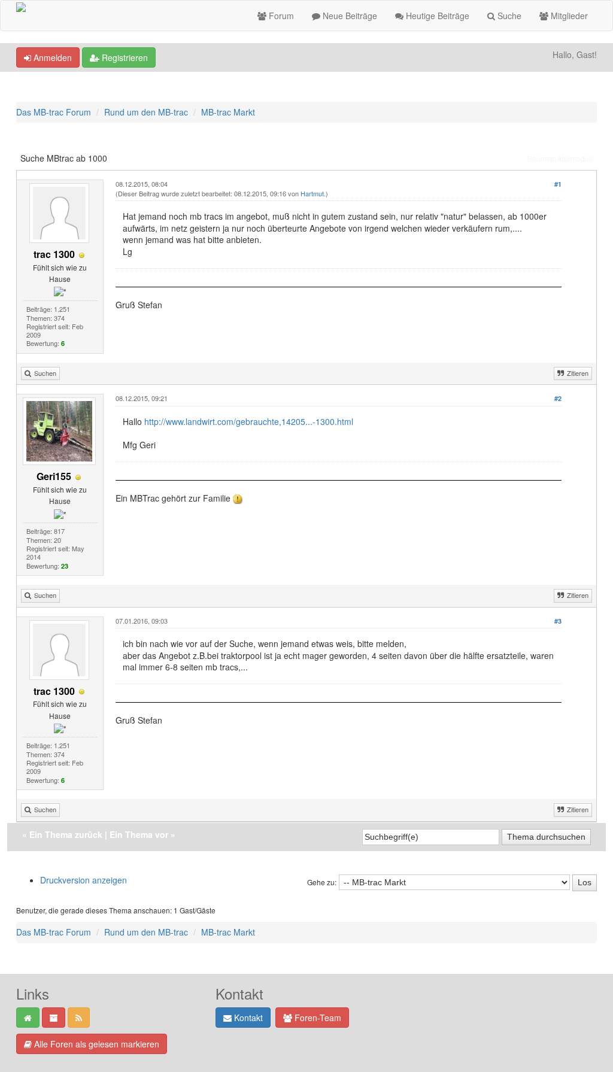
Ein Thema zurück (65, 834)
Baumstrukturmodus (560, 158)
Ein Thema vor (139, 834)
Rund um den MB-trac (146, 112)
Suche (508, 16)
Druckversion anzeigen (83, 880)
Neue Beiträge (348, 16)
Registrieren (123, 57)
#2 (558, 398)
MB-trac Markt (228, 112)
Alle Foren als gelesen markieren (95, 1044)
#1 (558, 184)
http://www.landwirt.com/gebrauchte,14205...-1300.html (248, 421)
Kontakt (247, 1018)
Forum (280, 16)
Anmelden (51, 57)
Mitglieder (568, 16)
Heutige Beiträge (436, 16)
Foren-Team (316, 1018)
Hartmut (312, 193)
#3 (558, 621)
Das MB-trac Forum (53, 112)
